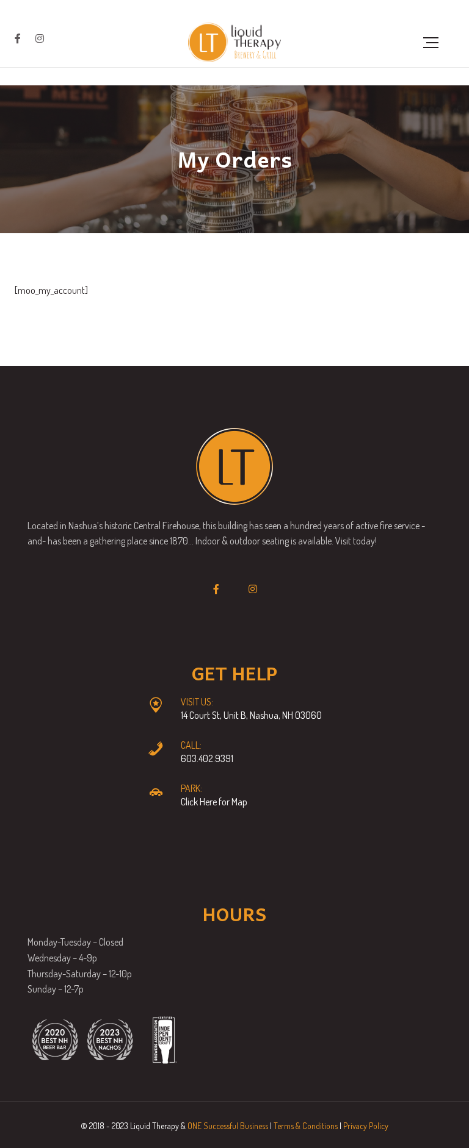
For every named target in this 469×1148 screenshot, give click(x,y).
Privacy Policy (365, 1126)
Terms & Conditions (306, 1126)
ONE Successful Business (227, 1126)
